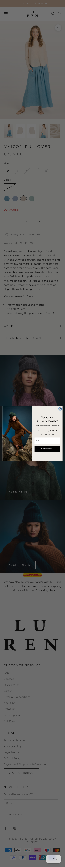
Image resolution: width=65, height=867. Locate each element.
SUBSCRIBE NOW (47, 448)
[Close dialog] (60, 408)
